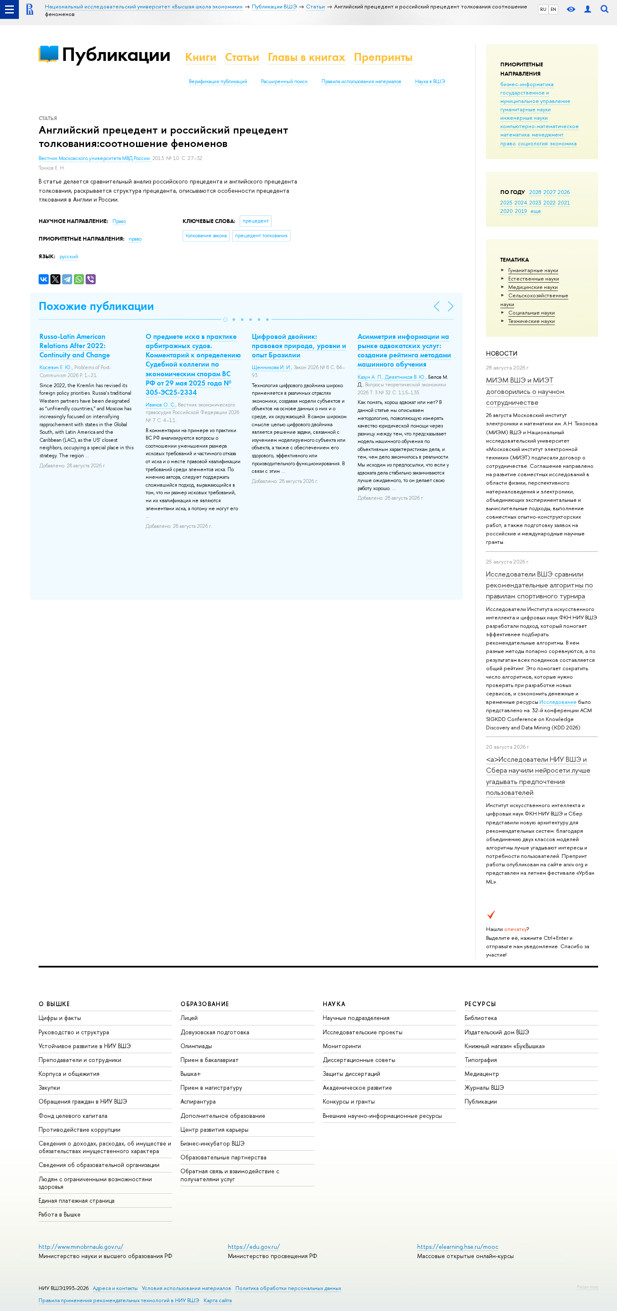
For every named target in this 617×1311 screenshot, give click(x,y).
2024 (521, 202)
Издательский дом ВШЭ (497, 1032)
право (508, 143)
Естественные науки (533, 278)
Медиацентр (482, 1074)
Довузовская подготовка (214, 1032)
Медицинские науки (533, 287)
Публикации (116, 54)
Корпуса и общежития (69, 1074)
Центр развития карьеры (214, 1129)
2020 (506, 211)
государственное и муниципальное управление (535, 97)
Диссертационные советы (359, 1060)
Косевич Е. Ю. (55, 367)
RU (543, 9)
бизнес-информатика (527, 84)
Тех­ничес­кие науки (531, 321)
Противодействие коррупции (79, 1129)
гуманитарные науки (525, 109)
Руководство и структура (74, 1032)
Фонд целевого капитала (73, 1116)
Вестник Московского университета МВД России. (95, 158)
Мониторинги (342, 1046)
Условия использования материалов (186, 1288)
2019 (521, 211)
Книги (201, 57)
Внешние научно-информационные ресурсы (382, 1116)
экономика (563, 143)
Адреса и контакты (115, 1288)
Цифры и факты (60, 1018)
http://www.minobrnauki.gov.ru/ (81, 1247)
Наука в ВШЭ (430, 81)
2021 (564, 202)
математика (515, 134)
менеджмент (548, 134)
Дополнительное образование (222, 1116)
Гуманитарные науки (533, 270)
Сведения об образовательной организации (99, 1165)
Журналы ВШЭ (484, 1087)
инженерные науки (524, 117)
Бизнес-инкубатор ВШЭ (212, 1143)
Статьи (242, 57)
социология (533, 143)
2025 (506, 202)
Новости (502, 353)
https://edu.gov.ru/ (254, 1247)
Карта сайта (218, 1300)
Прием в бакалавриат (209, 1060)
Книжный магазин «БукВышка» (505, 1046)
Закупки (49, 1087)
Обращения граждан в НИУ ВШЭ (83, 1101)
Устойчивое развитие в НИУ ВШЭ (85, 1046)
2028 (535, 192)
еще (536, 211)
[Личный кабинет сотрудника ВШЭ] (587, 9)
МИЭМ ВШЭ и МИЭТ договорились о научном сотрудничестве (525, 391)
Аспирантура (198, 1101)
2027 (550, 192)
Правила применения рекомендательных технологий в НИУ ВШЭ (119, 1300)
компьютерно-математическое (539, 126)
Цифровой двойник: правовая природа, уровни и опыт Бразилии (299, 345)
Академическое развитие (357, 1087)
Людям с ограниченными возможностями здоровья (95, 1182)
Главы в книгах (306, 57)
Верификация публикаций (218, 81)
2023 (535, 202)
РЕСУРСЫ (481, 1004)
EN (553, 9)
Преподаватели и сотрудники (80, 1060)
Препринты (383, 57)
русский (69, 256)
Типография (481, 1060)
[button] (225, 319)
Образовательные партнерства (223, 1157)
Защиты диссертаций (351, 1074)
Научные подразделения (356, 1018)
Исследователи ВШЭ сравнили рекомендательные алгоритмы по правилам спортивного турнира (539, 585)
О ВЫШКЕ (55, 1004)
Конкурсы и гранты (349, 1101)
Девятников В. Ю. (405, 377)
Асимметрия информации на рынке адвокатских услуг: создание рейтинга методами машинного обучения (404, 350)
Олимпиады (196, 1046)
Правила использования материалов (361, 81)
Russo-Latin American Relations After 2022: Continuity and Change (74, 345)
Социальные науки (531, 312)
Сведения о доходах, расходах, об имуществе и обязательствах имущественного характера (105, 1147)
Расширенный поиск (284, 81)
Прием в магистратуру (211, 1087)
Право (119, 221)
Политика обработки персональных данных (288, 1288)
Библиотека (481, 1018)
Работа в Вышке (60, 1214)
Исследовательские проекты (363, 1032)
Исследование (558, 701)
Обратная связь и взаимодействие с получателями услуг (229, 1175)
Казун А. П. (370, 377)
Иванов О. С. (160, 404)
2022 (550, 202)
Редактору (587, 1287)
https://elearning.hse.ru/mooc (457, 1247)
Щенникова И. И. (271, 367)
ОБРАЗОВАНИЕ (204, 1004)
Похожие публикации (96, 306)
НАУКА (334, 1004)
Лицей (189, 1018)
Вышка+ (190, 1074)
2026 (564, 192)
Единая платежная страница (77, 1200)
